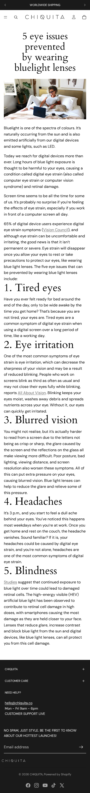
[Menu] (5, 17)
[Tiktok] (53, 785)
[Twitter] (62, 785)
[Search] (16, 17)
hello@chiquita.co (18, 703)
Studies (10, 582)
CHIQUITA (36, 774)
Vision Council (55, 229)
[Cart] (84, 17)
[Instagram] (36, 785)
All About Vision (32, 392)
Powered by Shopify (57, 774)
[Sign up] (81, 747)
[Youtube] (45, 785)
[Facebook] (28, 785)
